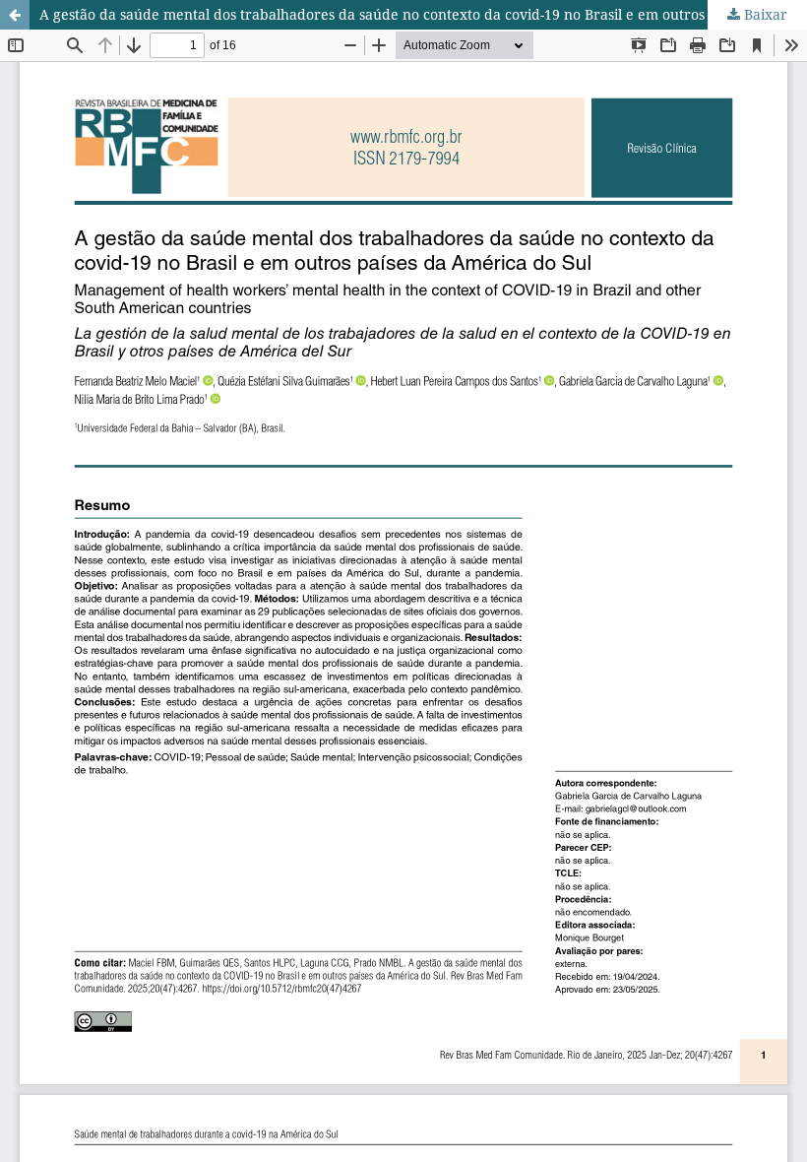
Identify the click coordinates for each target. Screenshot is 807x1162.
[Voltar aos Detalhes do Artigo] (15, 15)
